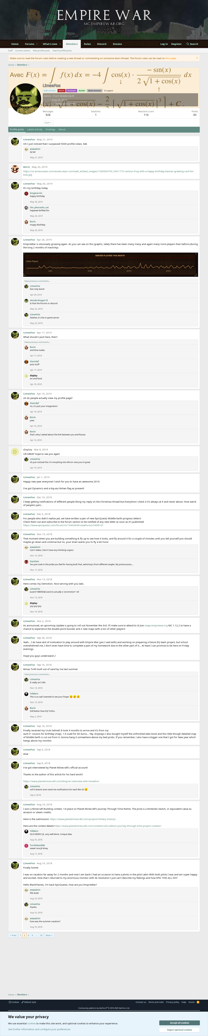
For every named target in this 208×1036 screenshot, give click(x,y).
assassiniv (35, 148)
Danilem (34, 561)
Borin (26, 166)
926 (48, 115)
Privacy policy (172, 1002)
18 (41, 935)
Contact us (141, 1002)
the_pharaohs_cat (39, 207)
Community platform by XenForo (104, 1008)
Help (184, 1002)
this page (171, 58)
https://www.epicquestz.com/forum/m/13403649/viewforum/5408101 (63, 525)
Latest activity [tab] (34, 129)
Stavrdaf (34, 361)
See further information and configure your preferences (39, 1029)
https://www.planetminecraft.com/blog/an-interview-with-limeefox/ (61, 781)
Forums (29, 43)
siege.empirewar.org (156, 625)
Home (15, 43)
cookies (31, 1023)
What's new (50, 43)
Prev (14, 935)
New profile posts (41, 50)
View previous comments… (37, 281)
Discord (101, 43)
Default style (30, 1002)
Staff (10, 50)
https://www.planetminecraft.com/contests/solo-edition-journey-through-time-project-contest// (108, 825)
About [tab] (61, 129)
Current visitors (22, 50)
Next (48, 935)
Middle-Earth (67, 95)
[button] (37, 44)
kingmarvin (36, 193)
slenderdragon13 (39, 300)
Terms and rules (156, 1002)
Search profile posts (62, 50)
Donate (117, 43)
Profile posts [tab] (17, 129)
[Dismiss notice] (196, 58)
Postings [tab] (50, 129)
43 (194, 115)
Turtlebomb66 (37, 845)
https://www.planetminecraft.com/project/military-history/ (83, 819)
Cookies (15, 1002)
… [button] (36, 935)
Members (72, 43)
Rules (87, 43)
